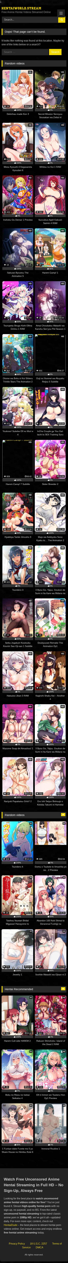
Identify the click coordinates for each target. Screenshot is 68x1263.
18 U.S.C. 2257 (38, 1243)
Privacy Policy (17, 1243)
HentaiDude (10, 1225)
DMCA (39, 1247)
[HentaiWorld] (28, 8)
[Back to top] (58, 1254)
